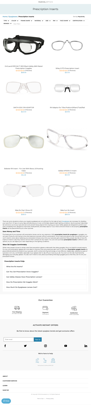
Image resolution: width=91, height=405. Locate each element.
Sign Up (37, 339)
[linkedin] (85, 345)
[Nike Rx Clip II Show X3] (24, 182)
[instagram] (45, 345)
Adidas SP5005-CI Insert (67, 171)
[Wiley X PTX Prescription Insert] (67, 34)
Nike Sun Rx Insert (67, 210)
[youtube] (65, 345)
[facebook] (5, 345)
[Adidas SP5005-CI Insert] (67, 129)
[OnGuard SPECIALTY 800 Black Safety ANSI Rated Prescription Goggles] (24, 36)
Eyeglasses (13, 16)
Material (38, 20)
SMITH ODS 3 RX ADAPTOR (23, 107)
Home (5, 16)
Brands (6, 23)
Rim (54, 20)
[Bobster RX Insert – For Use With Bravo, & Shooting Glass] (24, 118)
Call (45, 362)
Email (53, 362)
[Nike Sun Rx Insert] (67, 182)
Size (47, 20)
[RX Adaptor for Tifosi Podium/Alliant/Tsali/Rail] (67, 79)
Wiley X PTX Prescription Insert (67, 68)
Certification (77, 20)
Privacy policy (50, 398)
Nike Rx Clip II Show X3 (23, 210)
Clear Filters (16, 24)
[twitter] (25, 345)
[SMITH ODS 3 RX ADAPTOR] (24, 82)
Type (5, 20)
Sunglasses (65, 221)
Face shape (64, 20)
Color (13, 20)
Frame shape (25, 20)
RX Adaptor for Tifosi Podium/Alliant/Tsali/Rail (67, 107)
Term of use (40, 398)
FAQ (37, 362)
